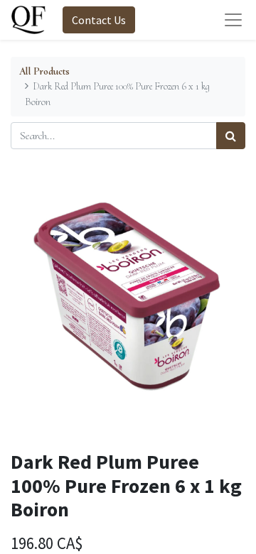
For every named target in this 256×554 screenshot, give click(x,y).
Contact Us (99, 20)
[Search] (230, 135)
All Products (44, 71)
